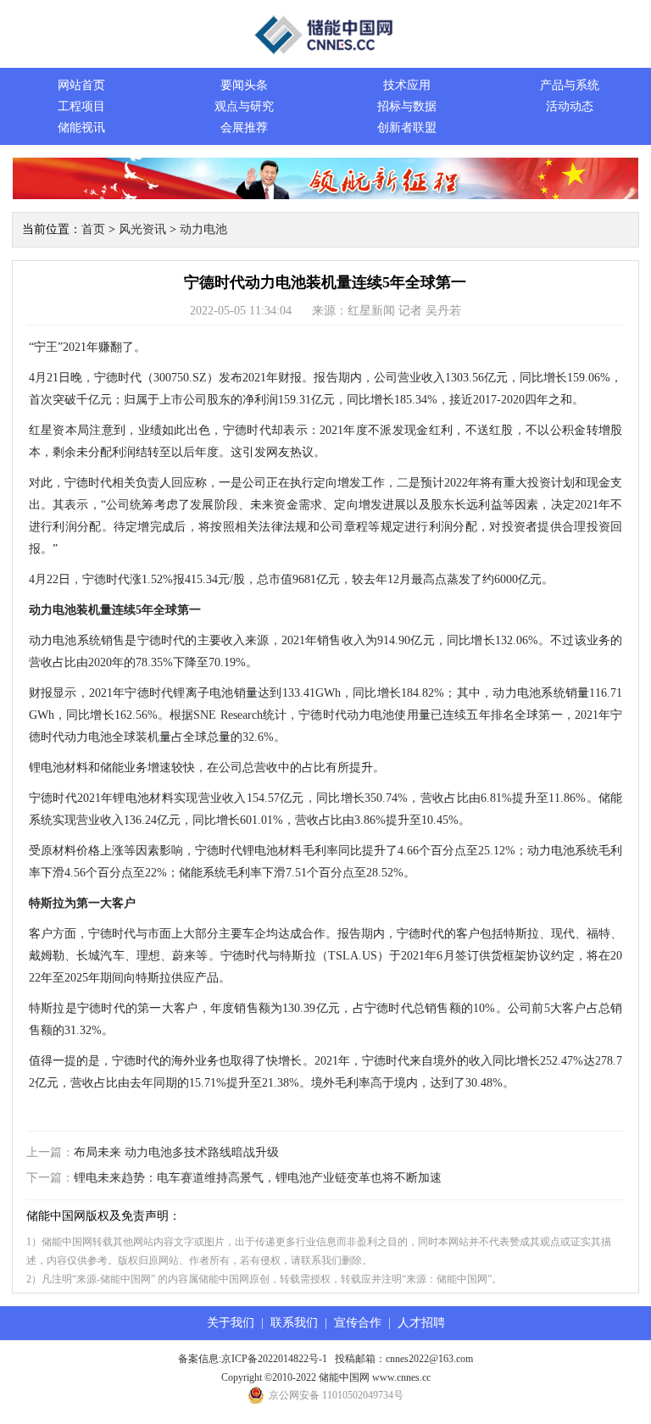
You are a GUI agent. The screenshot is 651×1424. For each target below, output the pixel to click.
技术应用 (407, 85)
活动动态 (569, 106)
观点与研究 (244, 106)
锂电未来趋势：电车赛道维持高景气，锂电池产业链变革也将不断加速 (258, 1177)
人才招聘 (421, 1322)
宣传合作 (357, 1322)
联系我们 (294, 1322)
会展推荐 (244, 127)
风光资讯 (142, 229)
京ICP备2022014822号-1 (274, 1359)
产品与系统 (569, 85)
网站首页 (81, 85)
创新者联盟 (407, 127)
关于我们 (230, 1322)
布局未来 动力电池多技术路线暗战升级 (176, 1152)
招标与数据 (407, 106)
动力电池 (203, 229)
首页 (93, 229)
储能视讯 (81, 127)
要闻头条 (244, 85)
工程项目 (81, 106)
